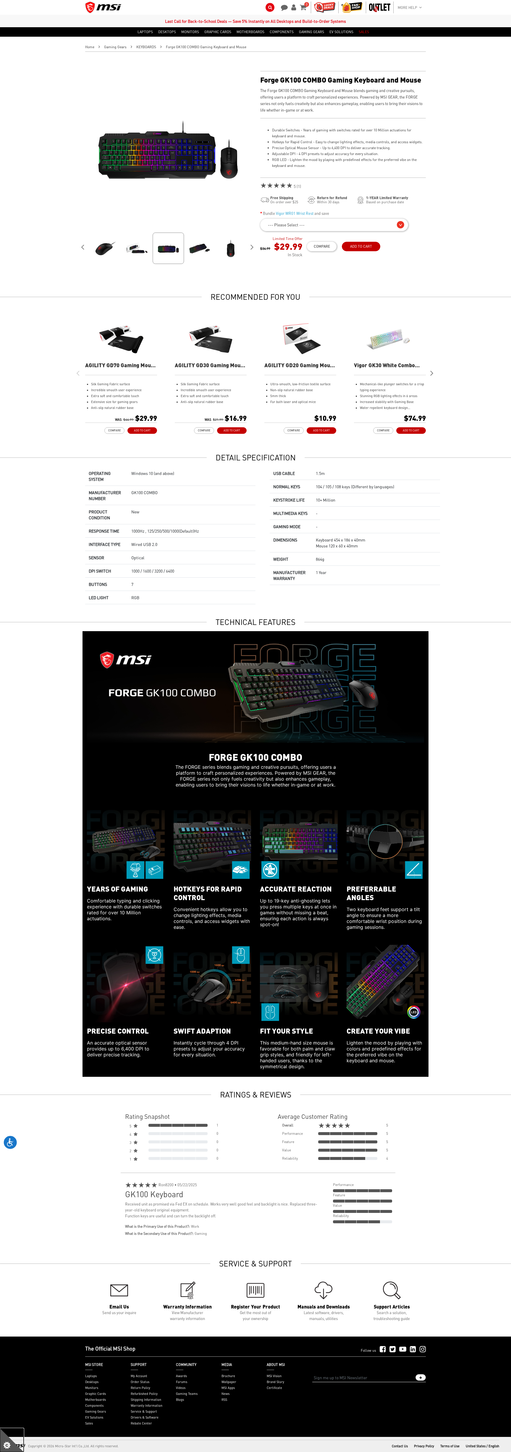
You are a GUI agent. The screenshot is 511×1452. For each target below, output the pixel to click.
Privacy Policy (424, 1446)
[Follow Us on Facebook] (383, 1349)
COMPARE (322, 246)
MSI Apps (228, 1388)
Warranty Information (146, 1405)
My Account (139, 1376)
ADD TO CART (361, 246)
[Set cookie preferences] (12, 1440)
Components (94, 1405)
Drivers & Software (145, 1417)
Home (89, 47)
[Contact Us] (282, 7)
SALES (364, 32)
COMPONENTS (282, 32)
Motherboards (95, 1400)
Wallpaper (228, 1382)
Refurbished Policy (144, 1394)
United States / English (482, 1446)
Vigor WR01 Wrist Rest (294, 213)
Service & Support (144, 1411)
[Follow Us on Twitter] (392, 1349)
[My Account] (292, 7)
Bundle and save (296, 213)
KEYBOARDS (146, 47)
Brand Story (275, 1382)
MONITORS (190, 32)
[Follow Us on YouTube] (402, 1349)
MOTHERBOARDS (250, 32)
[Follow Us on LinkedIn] (413, 1349)
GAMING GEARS (311, 32)
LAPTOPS (145, 32)
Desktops (91, 1382)
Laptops (91, 1376)
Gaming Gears (115, 47)
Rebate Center (141, 1423)
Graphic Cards (95, 1394)
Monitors (91, 1388)
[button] (334, 225)
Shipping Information (146, 1400)
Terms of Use (450, 1446)
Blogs (180, 1400)
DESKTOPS (167, 32)
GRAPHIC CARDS (217, 32)
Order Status (140, 1382)
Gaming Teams (187, 1394)
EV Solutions (94, 1417)
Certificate (274, 1388)
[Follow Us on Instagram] (423, 1349)
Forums (181, 1382)
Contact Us (400, 1446)
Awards (181, 1376)
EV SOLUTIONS (341, 32)
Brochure (228, 1376)
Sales (89, 1423)
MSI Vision (274, 1376)
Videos (180, 1388)
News (225, 1394)
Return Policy (140, 1388)
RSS (224, 1400)
